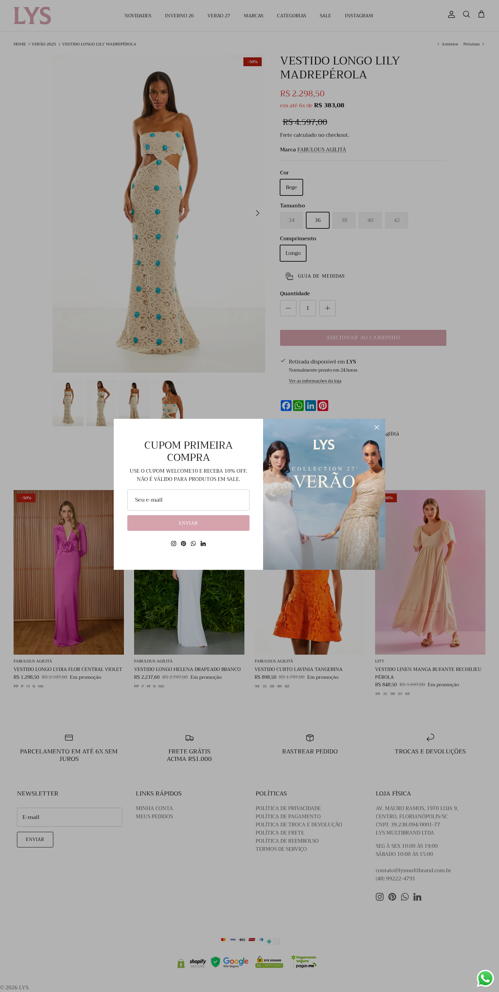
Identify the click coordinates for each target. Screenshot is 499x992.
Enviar (188, 523)
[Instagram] (173, 543)
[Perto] (376, 427)
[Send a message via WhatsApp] (485, 978)
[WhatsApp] (193, 543)
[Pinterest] (183, 543)
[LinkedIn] (203, 543)
